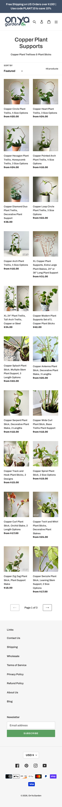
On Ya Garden (34, 795)
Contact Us (13, 638)
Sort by (8, 65)
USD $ (30, 755)
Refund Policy (15, 683)
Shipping (12, 647)
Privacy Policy (15, 674)
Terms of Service (16, 665)
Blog (10, 701)
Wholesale (13, 656)
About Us (12, 692)
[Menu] (56, 21)
